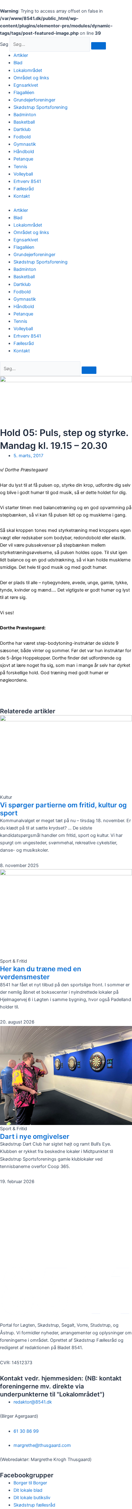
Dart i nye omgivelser (34, 1136)
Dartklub (22, 129)
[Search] (89, 370)
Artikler (21, 55)
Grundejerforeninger (34, 100)
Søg (4, 44)
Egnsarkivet (26, 85)
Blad (18, 62)
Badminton (25, 114)
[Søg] (98, 46)
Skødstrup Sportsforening (41, 107)
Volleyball (23, 174)
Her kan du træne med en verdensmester (40, 973)
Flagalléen (24, 92)
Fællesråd (24, 189)
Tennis (20, 166)
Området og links (31, 78)
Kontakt (22, 196)
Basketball (24, 122)
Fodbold (22, 137)
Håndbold (24, 151)
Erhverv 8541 (27, 181)
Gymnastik (25, 144)
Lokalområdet (28, 70)
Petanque (23, 159)
